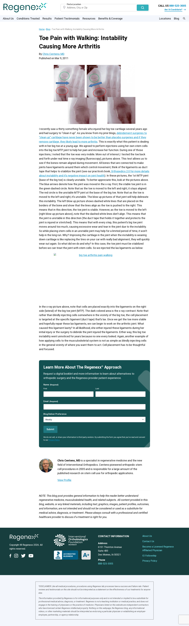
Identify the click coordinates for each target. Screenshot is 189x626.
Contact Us (148, 541)
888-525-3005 (177, 5)
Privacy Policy (54, 440)
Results (47, 18)
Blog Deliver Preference (54, 414)
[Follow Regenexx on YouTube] (31, 556)
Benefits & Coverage (110, 18)
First (45, 388)
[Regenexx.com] (24, 541)
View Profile (64, 480)
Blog (176, 18)
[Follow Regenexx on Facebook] (11, 556)
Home (42, 29)
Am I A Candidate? (173, 9)
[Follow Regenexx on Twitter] (23, 556)
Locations (165, 18)
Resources (89, 18)
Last (97, 388)
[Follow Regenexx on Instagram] (16, 556)
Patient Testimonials (67, 18)
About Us (8, 18)
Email (50, 401)
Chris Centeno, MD (53, 54)
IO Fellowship (149, 555)
